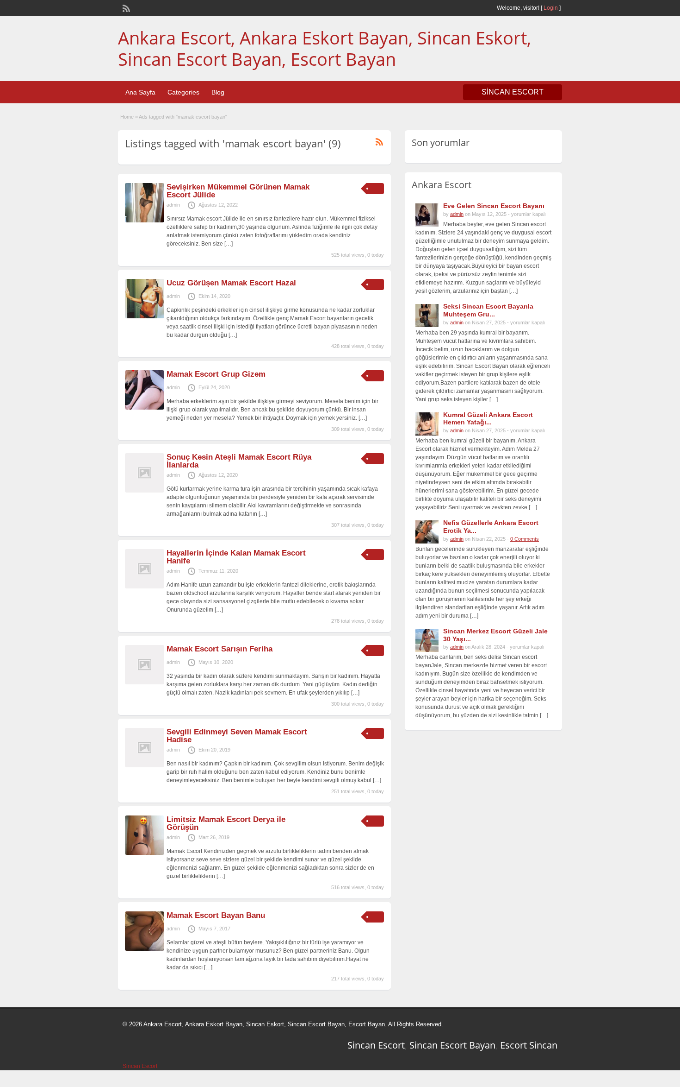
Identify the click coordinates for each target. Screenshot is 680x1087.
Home (127, 117)
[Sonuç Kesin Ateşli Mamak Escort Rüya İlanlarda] (144, 490)
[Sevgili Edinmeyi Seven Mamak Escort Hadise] (144, 765)
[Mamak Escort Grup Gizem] (144, 407)
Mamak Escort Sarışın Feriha (219, 649)
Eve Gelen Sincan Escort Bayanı (493, 205)
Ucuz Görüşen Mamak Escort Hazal (231, 282)
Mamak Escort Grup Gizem (216, 374)
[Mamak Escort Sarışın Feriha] (144, 682)
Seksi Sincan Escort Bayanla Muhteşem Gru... (488, 310)
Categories (183, 92)
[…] (228, 243)
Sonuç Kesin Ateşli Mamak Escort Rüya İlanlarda (239, 461)
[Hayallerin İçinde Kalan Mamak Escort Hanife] (144, 586)
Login (551, 8)
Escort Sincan (528, 1045)
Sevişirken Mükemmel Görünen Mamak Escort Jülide (238, 191)
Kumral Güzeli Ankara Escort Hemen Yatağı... (488, 418)
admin (173, 205)
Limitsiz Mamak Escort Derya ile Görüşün (226, 823)
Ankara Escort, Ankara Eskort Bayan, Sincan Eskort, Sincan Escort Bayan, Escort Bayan (324, 48)
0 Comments (524, 539)
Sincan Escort (376, 1045)
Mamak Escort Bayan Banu (216, 915)
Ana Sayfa (140, 92)
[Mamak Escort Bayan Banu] (144, 949)
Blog (217, 92)
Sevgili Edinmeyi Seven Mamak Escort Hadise (237, 735)
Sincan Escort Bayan (452, 1045)
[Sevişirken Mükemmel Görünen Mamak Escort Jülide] (144, 220)
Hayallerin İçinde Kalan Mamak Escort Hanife (236, 557)
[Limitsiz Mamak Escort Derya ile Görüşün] (144, 853)
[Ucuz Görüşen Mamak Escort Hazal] (144, 316)
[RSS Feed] (125, 7)
